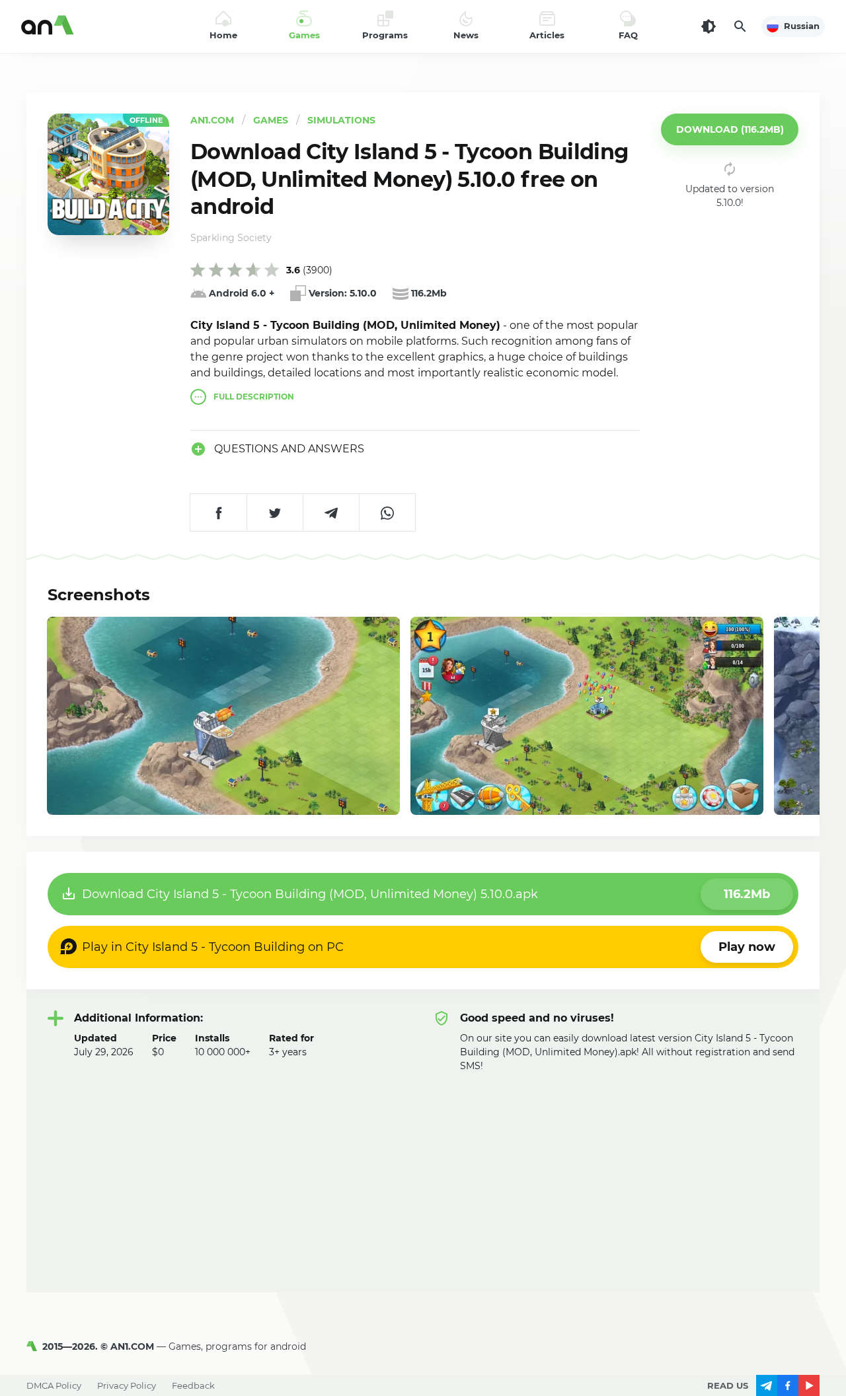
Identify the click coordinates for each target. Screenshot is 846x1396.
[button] (729, 129)
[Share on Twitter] (275, 512)
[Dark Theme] (708, 26)
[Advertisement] (423, 1172)
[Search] (740, 26)
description (253, 396)
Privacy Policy (126, 1385)
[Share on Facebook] (218, 512)
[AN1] (34, 1346)
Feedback (193, 1385)
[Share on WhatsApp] (387, 512)
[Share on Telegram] (331, 512)
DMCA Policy (53, 1385)
